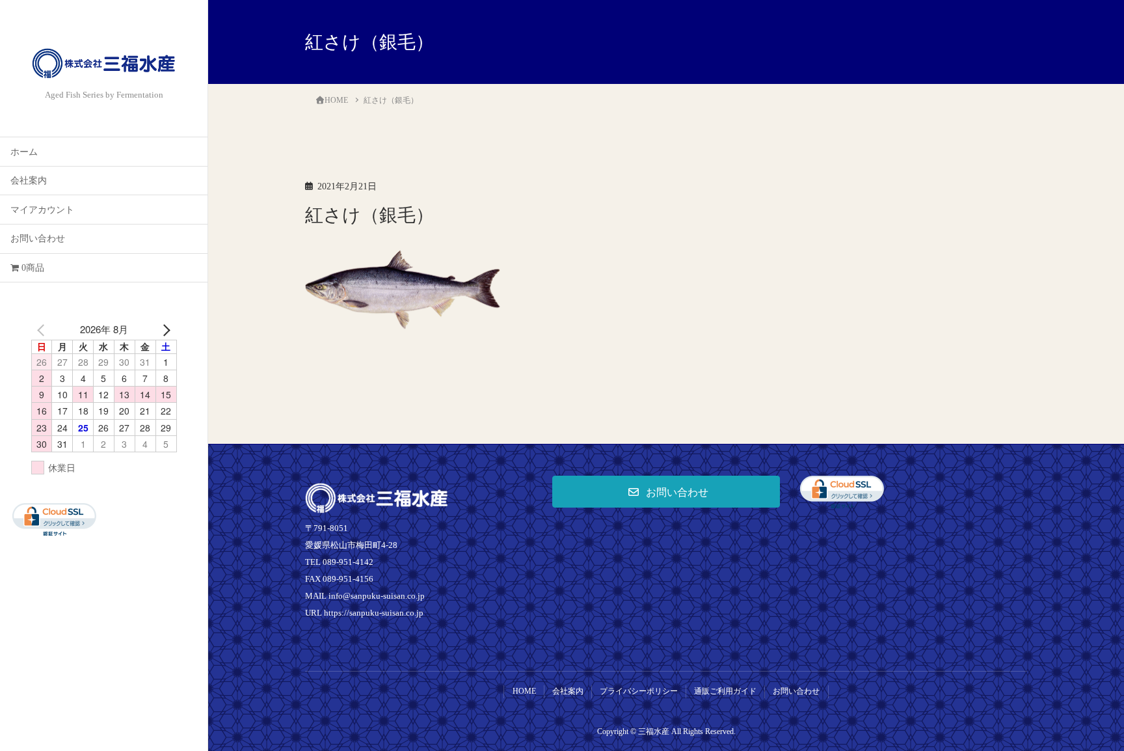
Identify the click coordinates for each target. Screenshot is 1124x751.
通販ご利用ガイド (725, 691)
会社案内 (28, 180)
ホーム (24, 152)
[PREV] (43, 329)
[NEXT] (164, 329)
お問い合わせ (37, 238)
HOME (524, 691)
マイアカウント (42, 210)
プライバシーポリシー (639, 691)
